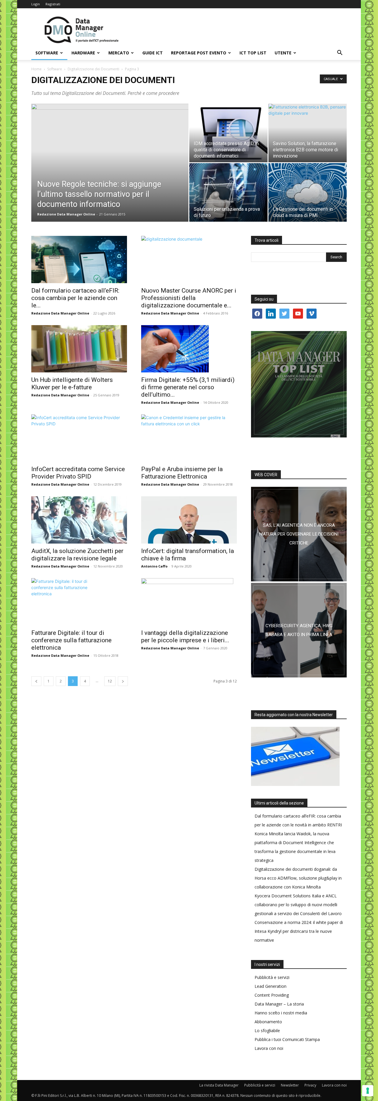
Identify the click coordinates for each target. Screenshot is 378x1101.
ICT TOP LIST (252, 53)
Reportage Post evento (198, 53)
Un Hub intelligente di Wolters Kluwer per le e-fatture (72, 383)
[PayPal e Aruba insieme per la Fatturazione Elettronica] (189, 438)
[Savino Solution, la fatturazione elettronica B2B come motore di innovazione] (307, 130)
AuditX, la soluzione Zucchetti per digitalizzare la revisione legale (77, 554)
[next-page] (123, 681)
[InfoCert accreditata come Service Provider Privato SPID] (79, 438)
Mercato (118, 53)
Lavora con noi (269, 1048)
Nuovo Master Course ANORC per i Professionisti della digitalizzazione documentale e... (188, 298)
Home (36, 69)
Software (46, 53)
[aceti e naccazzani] (299, 630)
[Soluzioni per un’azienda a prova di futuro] (228, 192)
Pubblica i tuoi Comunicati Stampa (287, 1039)
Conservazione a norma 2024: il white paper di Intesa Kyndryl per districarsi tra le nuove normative (299, 931)
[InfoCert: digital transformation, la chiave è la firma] (189, 520)
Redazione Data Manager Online (66, 214)
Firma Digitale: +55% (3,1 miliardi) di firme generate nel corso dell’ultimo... (187, 387)
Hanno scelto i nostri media (281, 1013)
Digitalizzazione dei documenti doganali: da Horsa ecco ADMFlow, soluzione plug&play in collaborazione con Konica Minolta (298, 878)
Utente (283, 53)
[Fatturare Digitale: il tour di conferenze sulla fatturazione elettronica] (79, 601)
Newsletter (290, 1085)
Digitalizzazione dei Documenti (93, 69)
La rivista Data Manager (219, 1085)
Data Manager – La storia (279, 1004)
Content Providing (272, 995)
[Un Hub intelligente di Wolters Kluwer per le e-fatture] (79, 348)
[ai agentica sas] (299, 534)
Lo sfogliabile (267, 1030)
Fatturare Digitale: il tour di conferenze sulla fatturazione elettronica (71, 640)
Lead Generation (270, 986)
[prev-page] (36, 681)
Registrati (52, 4)
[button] (340, 53)
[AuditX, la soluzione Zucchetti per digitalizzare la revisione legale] (79, 520)
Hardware (83, 53)
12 (110, 681)
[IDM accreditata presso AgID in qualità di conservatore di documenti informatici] (228, 133)
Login (35, 4)
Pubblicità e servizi (272, 977)
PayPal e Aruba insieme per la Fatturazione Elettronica (182, 473)
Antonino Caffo (154, 566)
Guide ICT (152, 53)
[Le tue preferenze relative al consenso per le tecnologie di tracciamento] (367, 1090)
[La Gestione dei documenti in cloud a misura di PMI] (307, 192)
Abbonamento (268, 1021)
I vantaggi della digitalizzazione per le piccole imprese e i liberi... (185, 636)
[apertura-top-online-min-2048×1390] (299, 384)
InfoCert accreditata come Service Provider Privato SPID (78, 473)
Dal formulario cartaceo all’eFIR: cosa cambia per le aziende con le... (75, 298)
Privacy (310, 1085)
